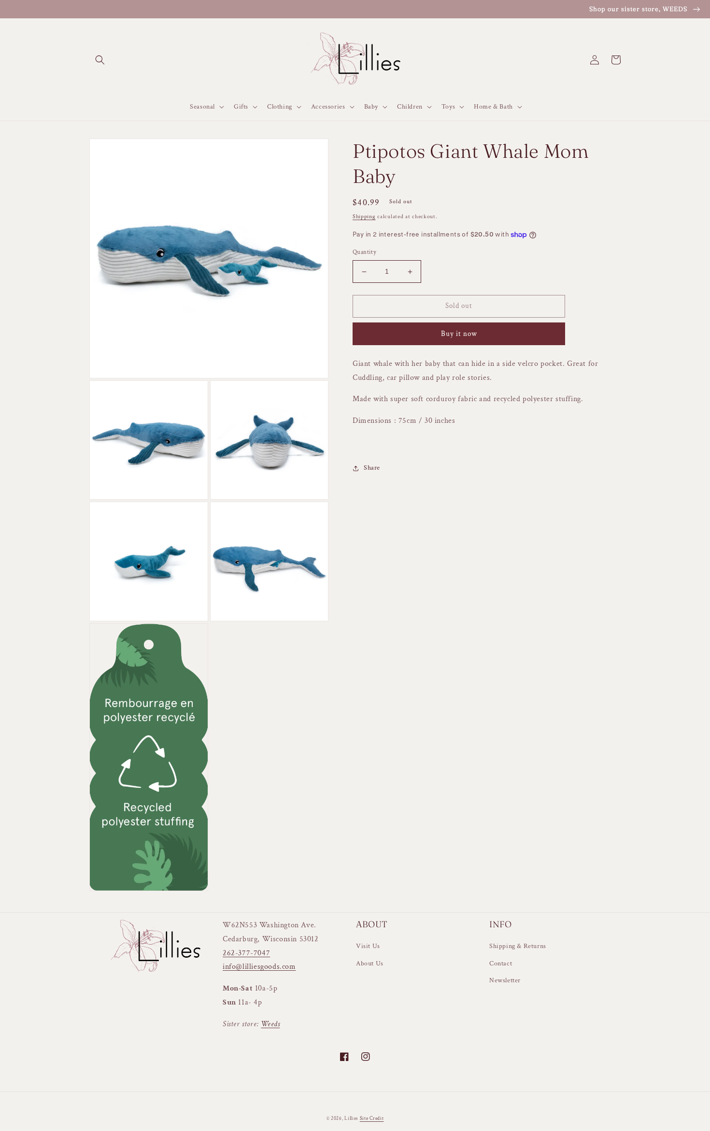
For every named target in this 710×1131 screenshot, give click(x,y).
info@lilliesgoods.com (259, 967)
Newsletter (505, 980)
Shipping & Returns (517, 946)
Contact (500, 963)
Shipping (364, 216)
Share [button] (372, 467)
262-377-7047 (246, 953)
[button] (100, 59)
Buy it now (459, 333)
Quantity (364, 253)
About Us (369, 963)
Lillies (352, 1119)
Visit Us (368, 946)
